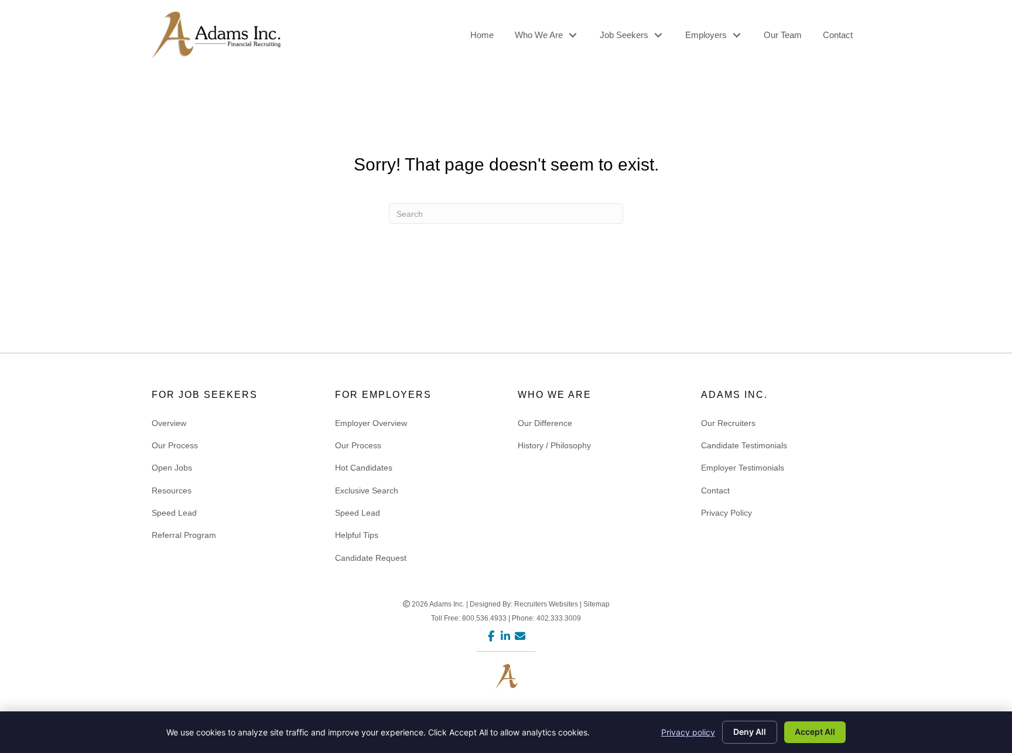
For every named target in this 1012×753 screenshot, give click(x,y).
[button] (572, 35)
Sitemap (596, 604)
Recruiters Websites (546, 604)
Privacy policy (688, 732)
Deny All (749, 732)
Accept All (815, 732)
